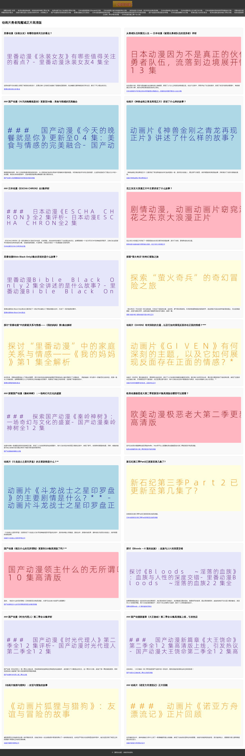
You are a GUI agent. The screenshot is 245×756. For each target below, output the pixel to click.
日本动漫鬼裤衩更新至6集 (101, 12)
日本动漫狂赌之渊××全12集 (131, 14)
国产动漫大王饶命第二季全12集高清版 (139, 672)
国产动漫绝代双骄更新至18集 (61, 12)
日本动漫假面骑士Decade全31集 (89, 10)
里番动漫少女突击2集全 (199, 12)
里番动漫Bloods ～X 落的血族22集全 (139, 606)
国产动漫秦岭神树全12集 (12, 451)
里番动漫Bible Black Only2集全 (14, 312)
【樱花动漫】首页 (9, 10)
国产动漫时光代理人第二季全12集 (15, 674)
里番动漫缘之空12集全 (81, 12)
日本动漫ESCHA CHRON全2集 (14, 246)
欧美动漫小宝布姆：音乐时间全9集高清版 (144, 10)
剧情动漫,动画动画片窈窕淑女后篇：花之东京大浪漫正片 (145, 244)
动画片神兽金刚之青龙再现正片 (137, 178)
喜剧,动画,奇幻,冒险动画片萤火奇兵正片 (140, 314)
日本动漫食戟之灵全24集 (169, 10)
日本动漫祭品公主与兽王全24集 (192, 10)
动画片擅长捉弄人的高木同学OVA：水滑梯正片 (32, 12)
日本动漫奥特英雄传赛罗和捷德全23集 (218, 10)
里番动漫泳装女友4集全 (12, 89)
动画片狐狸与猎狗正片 (11, 743)
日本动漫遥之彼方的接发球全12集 (115, 10)
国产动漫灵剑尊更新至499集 (158, 12)
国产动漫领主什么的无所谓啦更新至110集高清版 (20, 604)
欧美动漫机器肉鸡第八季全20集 (221, 12)
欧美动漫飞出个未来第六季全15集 (64, 10)
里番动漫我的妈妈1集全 (12, 383)
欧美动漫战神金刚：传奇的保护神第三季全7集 (33, 10)
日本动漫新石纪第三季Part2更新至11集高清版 (142, 517)
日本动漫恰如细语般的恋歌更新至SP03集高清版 (129, 12)
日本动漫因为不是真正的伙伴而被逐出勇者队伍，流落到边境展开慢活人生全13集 (154, 91)
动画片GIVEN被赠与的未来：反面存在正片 (141, 383)
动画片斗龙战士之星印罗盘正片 (14, 538)
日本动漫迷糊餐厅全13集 (179, 12)
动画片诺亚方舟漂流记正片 (135, 743)
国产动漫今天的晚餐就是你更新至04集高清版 (19, 178)
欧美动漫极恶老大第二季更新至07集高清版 (141, 449)
